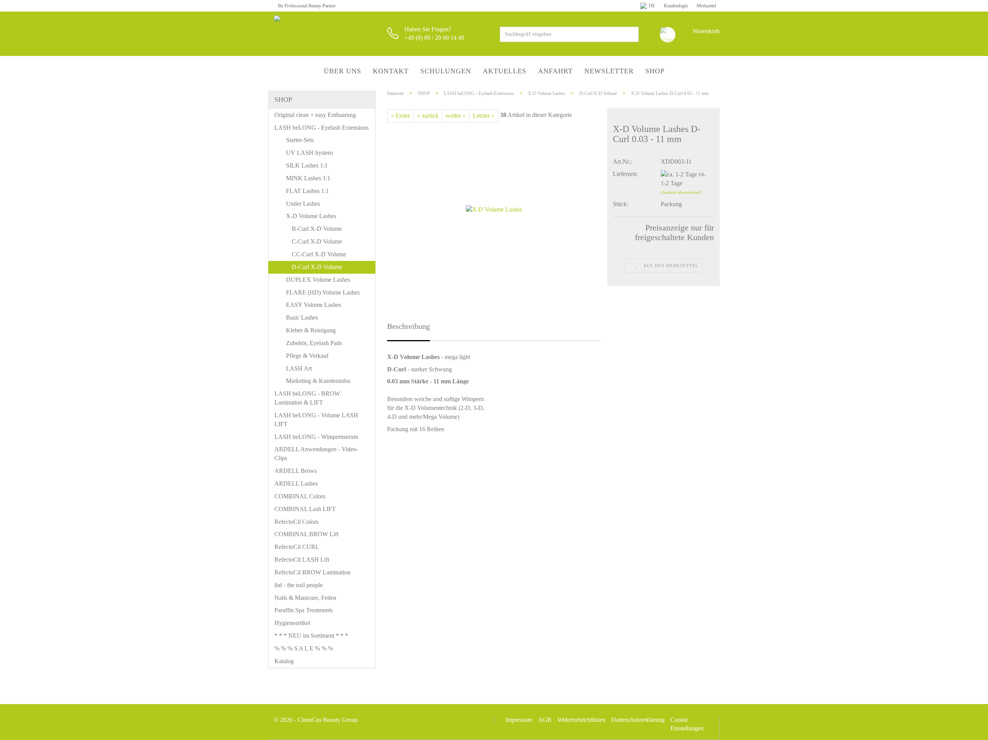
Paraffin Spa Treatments (303, 610)
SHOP (655, 71)
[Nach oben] (966, 728)
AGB (545, 719)
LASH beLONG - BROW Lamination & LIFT (307, 398)
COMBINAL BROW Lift (306, 534)
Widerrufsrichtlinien (581, 719)
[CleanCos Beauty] (325, 31)
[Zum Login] (667, 34)
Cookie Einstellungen (687, 724)
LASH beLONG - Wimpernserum (316, 437)
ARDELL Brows (295, 470)
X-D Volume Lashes (311, 216)
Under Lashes (303, 203)
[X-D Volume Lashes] (494, 209)
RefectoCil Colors (296, 521)
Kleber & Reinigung (311, 330)
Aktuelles (504, 71)
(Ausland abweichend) (681, 192)
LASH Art (299, 368)
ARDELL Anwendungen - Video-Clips (316, 453)
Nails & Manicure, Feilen (305, 597)
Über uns (342, 71)
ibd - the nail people (298, 585)
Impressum (519, 719)
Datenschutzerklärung (638, 719)
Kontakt (391, 71)
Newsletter (609, 71)
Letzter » (483, 115)
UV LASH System (309, 152)
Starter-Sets (300, 140)
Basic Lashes (302, 317)
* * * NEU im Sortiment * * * (311, 635)
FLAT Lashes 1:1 (307, 191)
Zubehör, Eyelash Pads (314, 343)
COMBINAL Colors (299, 496)
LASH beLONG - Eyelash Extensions (321, 127)
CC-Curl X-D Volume (319, 254)
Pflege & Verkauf (307, 355)
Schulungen (445, 71)
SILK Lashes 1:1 (307, 165)
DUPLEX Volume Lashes (318, 279)
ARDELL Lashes (296, 483)
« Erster (400, 115)
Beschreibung (408, 326)
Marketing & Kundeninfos (318, 381)
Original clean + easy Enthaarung (315, 115)
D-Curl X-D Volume (317, 267)
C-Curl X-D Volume (317, 241)
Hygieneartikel (292, 623)
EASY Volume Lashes (313, 304)
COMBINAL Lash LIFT (305, 509)
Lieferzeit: (625, 174)
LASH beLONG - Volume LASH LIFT (316, 419)
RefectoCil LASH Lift (301, 559)
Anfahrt (555, 71)
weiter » (455, 115)
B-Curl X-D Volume (317, 228)
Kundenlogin (675, 5)
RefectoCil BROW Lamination (312, 572)
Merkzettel (705, 5)
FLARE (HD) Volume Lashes (323, 292)
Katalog (284, 661)
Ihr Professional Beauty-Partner (307, 5)
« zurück (427, 115)
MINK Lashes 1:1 (308, 178)
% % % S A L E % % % (303, 648)
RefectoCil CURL (296, 547)
